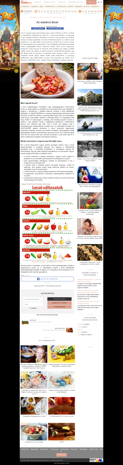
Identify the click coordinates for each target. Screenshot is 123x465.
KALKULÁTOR (61, 2)
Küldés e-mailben (55, 28)
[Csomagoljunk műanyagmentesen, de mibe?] (34, 406)
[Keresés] (101, 1)
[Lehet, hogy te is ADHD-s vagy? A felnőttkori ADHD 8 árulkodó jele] (89, 71)
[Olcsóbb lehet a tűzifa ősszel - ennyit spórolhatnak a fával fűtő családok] (89, 252)
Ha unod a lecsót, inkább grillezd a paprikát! (40, 322)
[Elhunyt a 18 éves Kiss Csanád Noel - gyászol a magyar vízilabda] (89, 149)
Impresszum (25, 449)
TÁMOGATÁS (91, 2)
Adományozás (94, 449)
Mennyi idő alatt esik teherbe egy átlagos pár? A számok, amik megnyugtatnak (90, 186)
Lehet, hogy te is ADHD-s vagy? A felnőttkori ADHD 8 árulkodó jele (89, 82)
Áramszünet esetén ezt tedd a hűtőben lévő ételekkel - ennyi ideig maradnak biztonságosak (90, 212)
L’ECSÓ (61, 442)
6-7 (95, 11)
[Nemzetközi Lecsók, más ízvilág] (34, 431)
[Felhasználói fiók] (98, 1)
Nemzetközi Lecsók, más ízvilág (34, 442)
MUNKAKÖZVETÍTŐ (49, 2)
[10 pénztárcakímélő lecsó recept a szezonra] (61, 406)
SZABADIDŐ (78, 6)
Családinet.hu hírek (36, 17)
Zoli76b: (82, 327)
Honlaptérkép (64, 449)
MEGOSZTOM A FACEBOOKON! (49, 279)
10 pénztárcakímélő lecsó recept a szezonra (62, 416)
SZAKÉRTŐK (37, 2)
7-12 (98, 11)
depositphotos (27, 275)
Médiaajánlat (34, 449)
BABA (41, 6)
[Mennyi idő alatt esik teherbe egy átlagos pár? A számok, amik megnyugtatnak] (89, 174)
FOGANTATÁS (25, 6)
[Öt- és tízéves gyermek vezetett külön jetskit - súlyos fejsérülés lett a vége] (89, 123)
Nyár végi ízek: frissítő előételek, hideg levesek (53, 330)
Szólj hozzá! (38, 28)
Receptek (48, 17)
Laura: (84, 334)
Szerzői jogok (54, 449)
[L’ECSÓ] (61, 431)
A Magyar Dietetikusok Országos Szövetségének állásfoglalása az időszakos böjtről (61, 365)
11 (72, 11)
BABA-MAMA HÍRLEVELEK (76, 2)
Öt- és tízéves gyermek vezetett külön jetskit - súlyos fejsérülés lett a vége (90, 134)
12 (75, 11)
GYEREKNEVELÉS (50, 6)
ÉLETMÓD (70, 6)
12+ (101, 11)
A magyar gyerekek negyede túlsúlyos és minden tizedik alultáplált (61, 391)
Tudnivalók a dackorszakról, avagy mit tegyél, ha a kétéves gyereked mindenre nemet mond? (89, 237)
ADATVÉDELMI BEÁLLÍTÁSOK (61, 463)
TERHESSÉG (34, 6)
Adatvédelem (44, 449)
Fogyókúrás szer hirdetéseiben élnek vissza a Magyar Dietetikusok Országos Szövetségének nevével (34, 392)
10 (69, 11)
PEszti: (79, 329)
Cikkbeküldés (83, 449)
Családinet (41, 26)
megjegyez (34, 308)
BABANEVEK (95, 6)
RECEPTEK (87, 6)
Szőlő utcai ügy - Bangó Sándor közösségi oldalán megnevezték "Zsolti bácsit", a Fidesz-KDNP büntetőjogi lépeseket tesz (89, 109)
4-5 (92, 11)
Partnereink (74, 449)
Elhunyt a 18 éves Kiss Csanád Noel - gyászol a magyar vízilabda (89, 160)
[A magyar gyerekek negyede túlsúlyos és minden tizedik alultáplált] (61, 380)
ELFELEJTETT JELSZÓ (59, 303)
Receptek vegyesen (59, 17)
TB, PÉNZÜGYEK (61, 6)
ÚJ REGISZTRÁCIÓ (59, 306)
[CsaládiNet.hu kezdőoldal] (26, 2)
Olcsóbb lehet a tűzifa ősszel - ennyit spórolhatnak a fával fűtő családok (90, 263)
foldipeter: (83, 324)
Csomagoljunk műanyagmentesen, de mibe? (34, 416)
